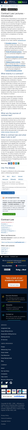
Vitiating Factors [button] (5, 229)
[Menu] (2, 2)
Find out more (14, 285)
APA (3, 176)
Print (3, 9)
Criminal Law (4, 248)
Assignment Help (5, 328)
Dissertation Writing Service (8, 334)
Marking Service (5, 337)
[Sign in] (26, 2)
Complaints (4, 374)
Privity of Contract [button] (6, 225)
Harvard (20, 176)
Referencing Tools (6, 349)
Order (19, 2)
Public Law (4, 251)
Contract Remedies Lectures (14, 70)
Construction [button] (4, 227)
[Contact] (23, 2)
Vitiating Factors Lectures (13, 62)
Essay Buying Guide (6, 358)
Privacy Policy (5, 415)
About (2, 368)
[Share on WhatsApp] (18, 163)
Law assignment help (10, 214)
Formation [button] (4, 224)
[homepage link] (2, 5)
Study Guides (4, 352)
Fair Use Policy (5, 371)
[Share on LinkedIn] (16, 163)
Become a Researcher (7, 379)
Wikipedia (13, 179)
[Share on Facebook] (9, 163)
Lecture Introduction (6, 222)
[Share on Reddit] (14, 163)
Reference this (11, 9)
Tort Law (3, 253)
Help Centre (4, 376)
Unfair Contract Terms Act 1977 (9, 132)
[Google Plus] (11, 382)
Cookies (3, 424)
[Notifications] (24, 2)
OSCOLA (20, 179)
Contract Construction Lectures (15, 57)
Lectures (6, 5)
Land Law (4, 249)
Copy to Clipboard (7, 193)
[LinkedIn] (6, 382)
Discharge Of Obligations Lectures (15, 65)
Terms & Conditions (6, 418)
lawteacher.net (22, 40)
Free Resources (5, 355)
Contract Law (14, 5)
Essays (3, 346)
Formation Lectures (11, 43)
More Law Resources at (13, 242)
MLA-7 (14, 176)
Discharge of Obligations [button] (8, 231)
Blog (2, 361)
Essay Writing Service (7, 331)
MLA (8, 176)
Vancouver (5, 179)
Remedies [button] (4, 232)
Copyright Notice (5, 421)
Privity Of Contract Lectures (14, 51)
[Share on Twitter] (11, 163)
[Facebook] (2, 382)
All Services (4, 339)
